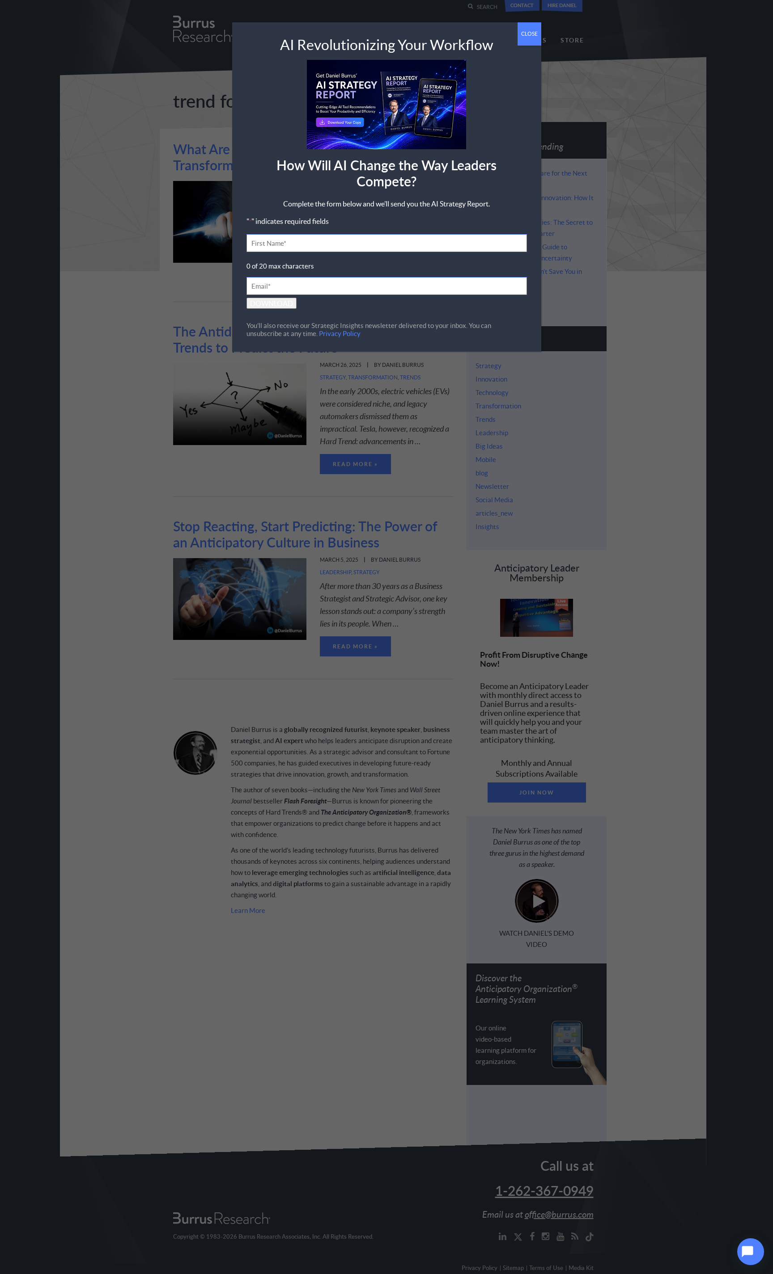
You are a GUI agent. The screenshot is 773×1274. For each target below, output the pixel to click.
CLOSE (529, 33)
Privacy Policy (340, 333)
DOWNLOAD (271, 303)
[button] (750, 1251)
